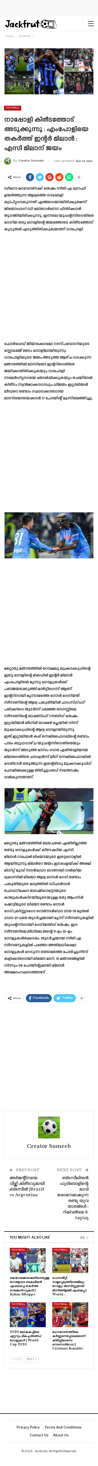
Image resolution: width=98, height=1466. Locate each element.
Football (12, 107)
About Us (61, 1435)
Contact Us (39, 1435)
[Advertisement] (49, 288)
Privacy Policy (28, 1427)
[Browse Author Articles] (49, 1127)
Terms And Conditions (62, 1427)
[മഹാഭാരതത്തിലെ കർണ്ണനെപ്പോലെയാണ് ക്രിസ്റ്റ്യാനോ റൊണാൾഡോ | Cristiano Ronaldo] (70, 1314)
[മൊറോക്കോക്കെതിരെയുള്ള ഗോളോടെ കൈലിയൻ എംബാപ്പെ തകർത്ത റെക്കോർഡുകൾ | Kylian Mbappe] (28, 1260)
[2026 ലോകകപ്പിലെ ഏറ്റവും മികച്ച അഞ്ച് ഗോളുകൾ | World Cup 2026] (28, 1314)
